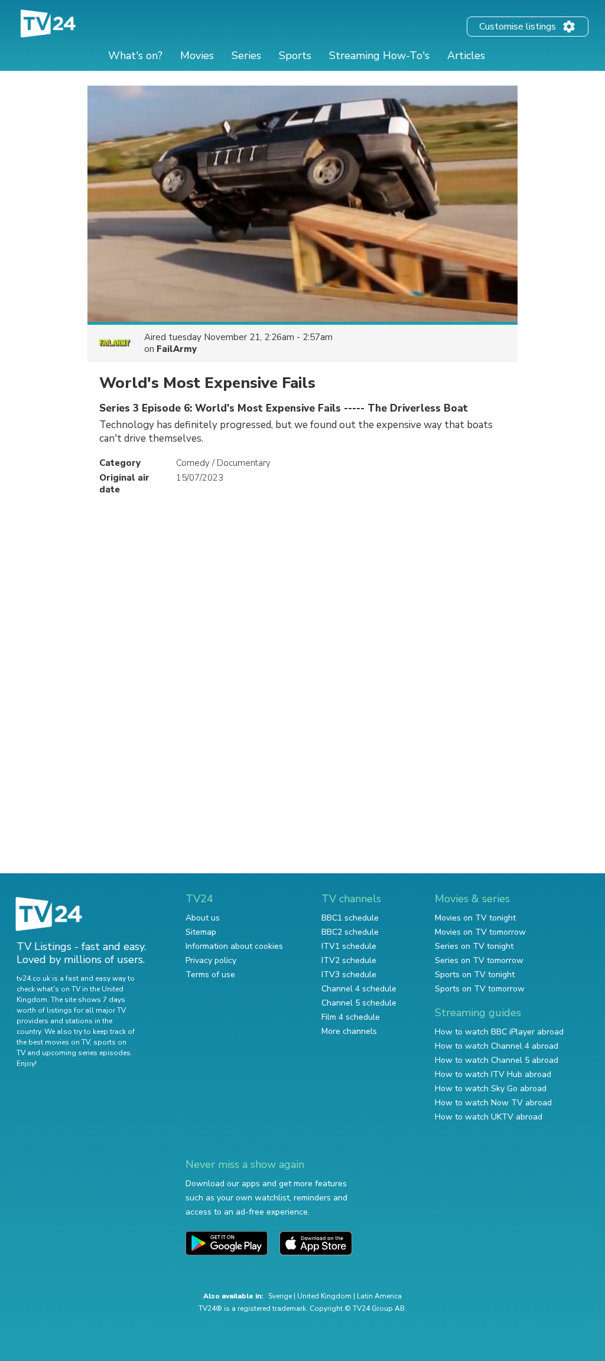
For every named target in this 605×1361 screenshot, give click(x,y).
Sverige (280, 1296)
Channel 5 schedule (358, 1002)
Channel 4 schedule (358, 988)
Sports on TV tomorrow (480, 988)
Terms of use (210, 974)
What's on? (135, 55)
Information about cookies (234, 946)
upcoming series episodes (86, 1053)
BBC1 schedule (350, 917)
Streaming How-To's (379, 55)
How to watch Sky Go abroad (491, 1088)
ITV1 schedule (348, 946)
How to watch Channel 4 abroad (496, 1046)
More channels (349, 1031)
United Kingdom (324, 1296)
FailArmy (177, 349)
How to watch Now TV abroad (493, 1102)
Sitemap (201, 932)
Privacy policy (211, 960)
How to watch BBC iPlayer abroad (499, 1031)
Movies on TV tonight (475, 917)
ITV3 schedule (348, 974)
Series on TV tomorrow (479, 960)
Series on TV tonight (474, 946)
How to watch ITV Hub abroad (493, 1074)
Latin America (379, 1296)
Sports (295, 55)
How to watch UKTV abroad (488, 1116)
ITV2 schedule (348, 960)
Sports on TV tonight (475, 974)
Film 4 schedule (350, 1017)
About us (203, 917)
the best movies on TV (53, 1042)
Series (246, 55)
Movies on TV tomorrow (480, 932)
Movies (197, 55)
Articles (466, 55)
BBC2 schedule (350, 932)
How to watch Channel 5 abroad (496, 1060)
